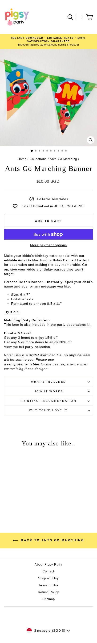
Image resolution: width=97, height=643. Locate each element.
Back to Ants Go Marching (52, 540)
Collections (38, 159)
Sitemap (48, 599)
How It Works (48, 391)
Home (22, 159)
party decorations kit (74, 324)
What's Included (48, 381)
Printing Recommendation (48, 400)
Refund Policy (48, 592)
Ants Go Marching (63, 159)
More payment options (48, 245)
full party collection (34, 347)
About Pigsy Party (48, 564)
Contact (48, 571)
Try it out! (12, 312)
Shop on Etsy (48, 578)
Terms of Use (48, 585)
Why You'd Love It (48, 410)
